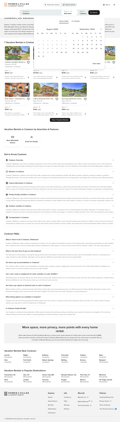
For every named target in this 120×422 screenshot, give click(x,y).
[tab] (52, 4)
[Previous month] (37, 29)
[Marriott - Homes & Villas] (17, 5)
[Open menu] (114, 4)
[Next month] (101, 29)
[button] (40, 12)
